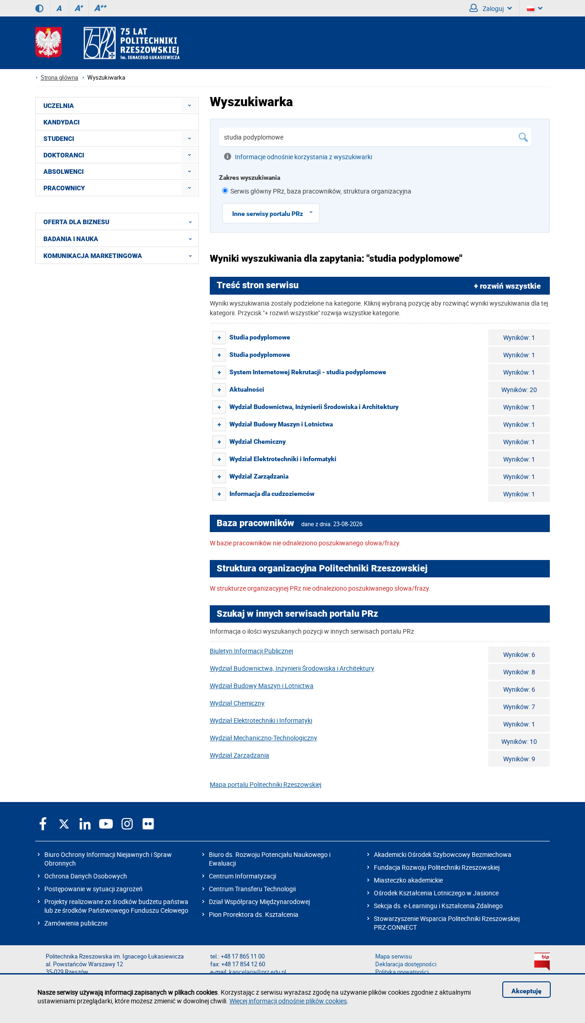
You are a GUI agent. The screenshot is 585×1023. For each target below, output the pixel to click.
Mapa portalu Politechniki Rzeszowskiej (265, 784)
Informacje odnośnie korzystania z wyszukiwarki (303, 156)
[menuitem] (189, 105)
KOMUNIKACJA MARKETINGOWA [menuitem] (92, 255)
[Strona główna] (107, 43)
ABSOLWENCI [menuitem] (63, 171)
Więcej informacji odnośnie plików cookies (288, 1000)
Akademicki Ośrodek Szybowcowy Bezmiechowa (442, 854)
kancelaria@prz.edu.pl (257, 972)
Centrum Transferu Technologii (252, 888)
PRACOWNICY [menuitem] (64, 188)
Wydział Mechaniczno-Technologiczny (263, 737)
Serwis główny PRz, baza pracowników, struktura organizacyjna (320, 191)
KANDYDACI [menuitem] (61, 122)
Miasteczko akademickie (408, 880)
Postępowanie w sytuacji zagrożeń (93, 888)
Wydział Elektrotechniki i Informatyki (261, 720)
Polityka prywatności (402, 972)
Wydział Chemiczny (237, 703)
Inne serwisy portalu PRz (267, 213)
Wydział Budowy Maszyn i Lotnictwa (262, 685)
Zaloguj (492, 8)
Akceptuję (526, 991)
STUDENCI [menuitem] (58, 138)
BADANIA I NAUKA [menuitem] (70, 238)
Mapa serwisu (393, 956)
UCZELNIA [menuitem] (58, 105)
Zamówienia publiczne (75, 923)
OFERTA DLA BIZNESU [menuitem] (76, 222)
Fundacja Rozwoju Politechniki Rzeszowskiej (437, 867)
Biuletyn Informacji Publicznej (251, 650)
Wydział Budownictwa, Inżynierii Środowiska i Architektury (292, 668)
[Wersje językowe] (535, 8)
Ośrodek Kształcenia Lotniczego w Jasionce (436, 892)
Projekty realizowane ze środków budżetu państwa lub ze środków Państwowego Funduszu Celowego (116, 906)
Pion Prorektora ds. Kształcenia (253, 914)
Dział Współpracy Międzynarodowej (259, 901)
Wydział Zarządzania (239, 755)
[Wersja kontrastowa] (39, 8)
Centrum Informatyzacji (242, 876)
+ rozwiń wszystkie (507, 286)
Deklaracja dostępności (405, 964)
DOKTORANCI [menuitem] (63, 155)
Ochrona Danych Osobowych (85, 876)
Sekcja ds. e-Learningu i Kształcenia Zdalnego (438, 905)
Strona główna (59, 77)
